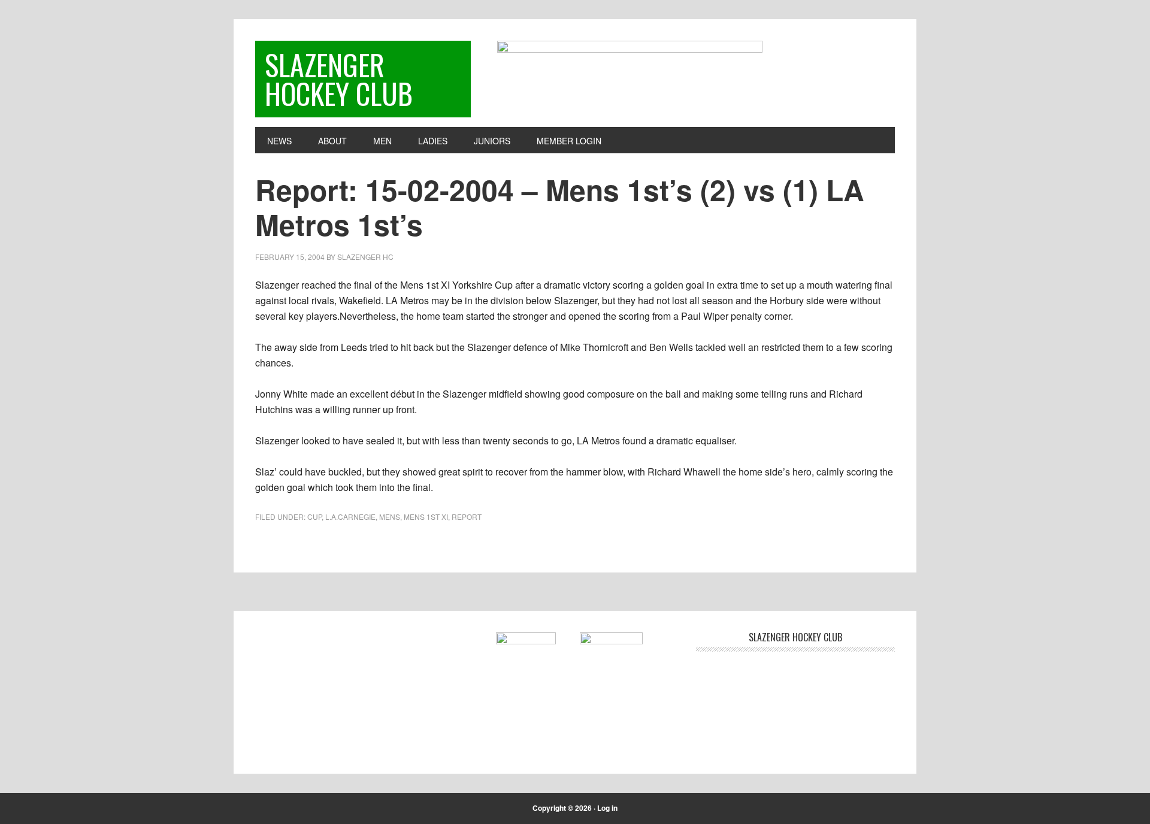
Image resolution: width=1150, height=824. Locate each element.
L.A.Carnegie (350, 516)
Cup (314, 516)
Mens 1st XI (426, 516)
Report (467, 516)
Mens (389, 516)
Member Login (569, 141)
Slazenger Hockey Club (339, 78)
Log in (607, 807)
